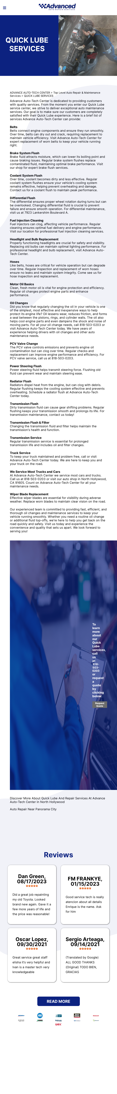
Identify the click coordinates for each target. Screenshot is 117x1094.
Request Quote (99, 704)
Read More (58, 1001)
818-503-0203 (90, 325)
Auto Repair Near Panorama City (33, 809)
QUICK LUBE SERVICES (38, 95)
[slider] (32, 886)
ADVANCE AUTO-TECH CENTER (30, 92)
